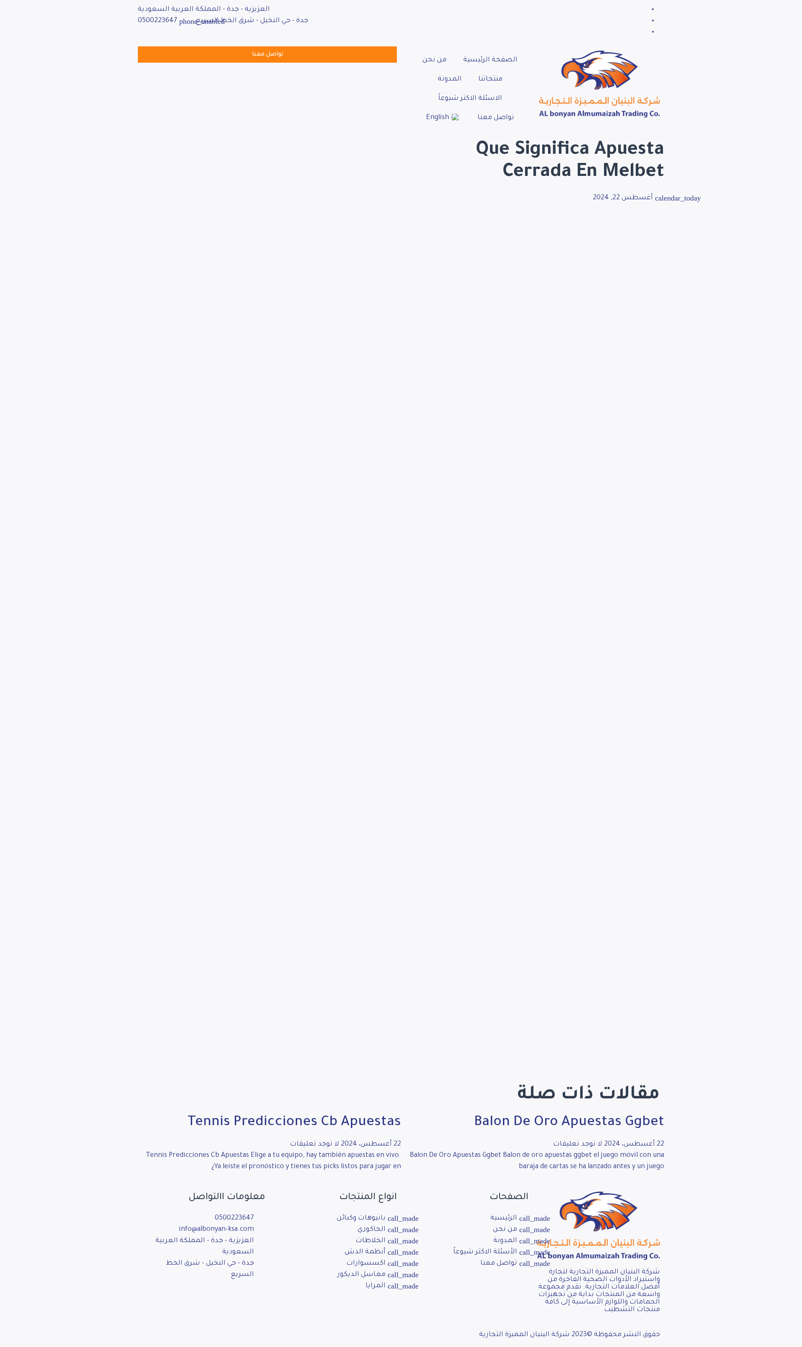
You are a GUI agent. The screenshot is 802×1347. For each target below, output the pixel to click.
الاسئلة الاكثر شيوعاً (470, 98)
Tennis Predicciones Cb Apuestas (294, 1123)
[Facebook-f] (254, 1299)
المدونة (450, 79)
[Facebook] (644, 9)
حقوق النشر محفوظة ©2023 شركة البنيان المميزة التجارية (569, 1335)
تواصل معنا (495, 118)
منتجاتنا (490, 79)
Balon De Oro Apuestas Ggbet (569, 1123)
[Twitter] (644, 21)
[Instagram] (232, 1299)
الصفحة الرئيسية (490, 60)
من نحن (434, 60)
